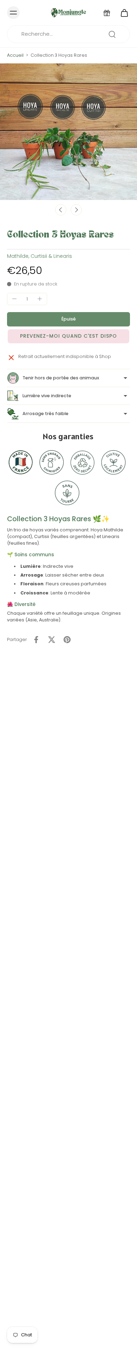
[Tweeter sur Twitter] (51, 639)
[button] (68, 319)
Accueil (15, 55)
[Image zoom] (68, 131)
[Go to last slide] (60, 209)
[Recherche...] (112, 34)
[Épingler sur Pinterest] (67, 639)
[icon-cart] (122, 13)
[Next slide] (76, 209)
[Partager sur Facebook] (36, 639)
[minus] (14, 298)
